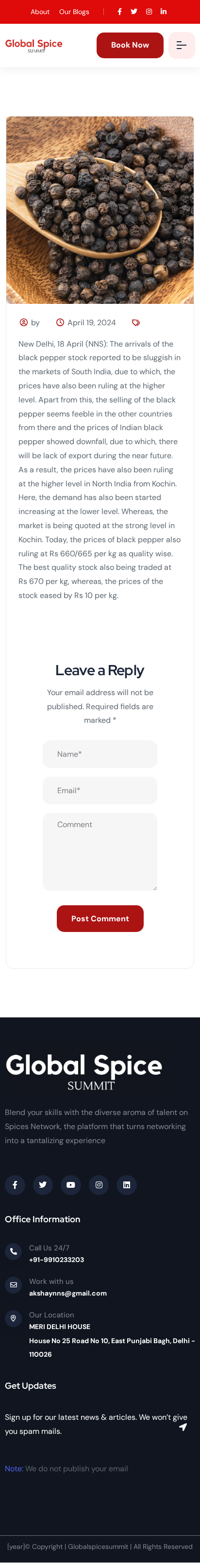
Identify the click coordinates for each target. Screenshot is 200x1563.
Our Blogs (74, 11)
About (40, 11)
